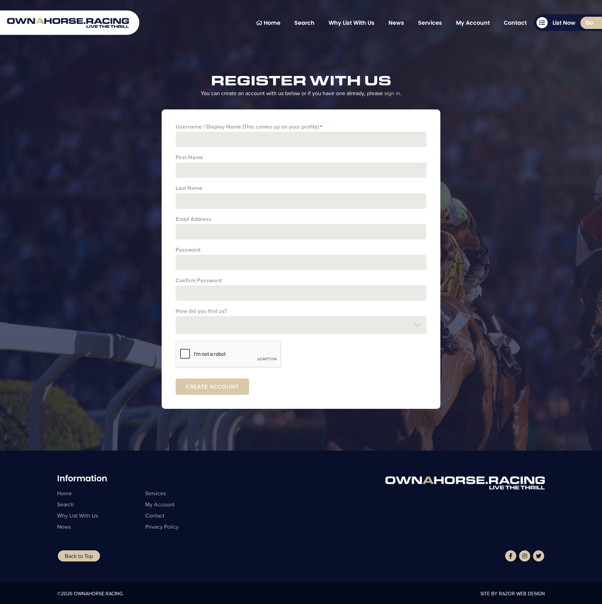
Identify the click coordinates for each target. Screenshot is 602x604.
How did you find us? (201, 311)
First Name (189, 157)
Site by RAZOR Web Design (512, 593)
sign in (392, 93)
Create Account (212, 386)
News (396, 23)
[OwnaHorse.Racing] (68, 14)
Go (589, 23)
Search (304, 23)
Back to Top (79, 556)
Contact (515, 23)
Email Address (193, 219)
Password (188, 249)
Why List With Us (352, 23)
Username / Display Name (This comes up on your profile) (249, 126)
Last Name (189, 188)
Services (430, 23)
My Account (473, 23)
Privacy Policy (162, 526)
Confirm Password (199, 280)
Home (271, 23)
